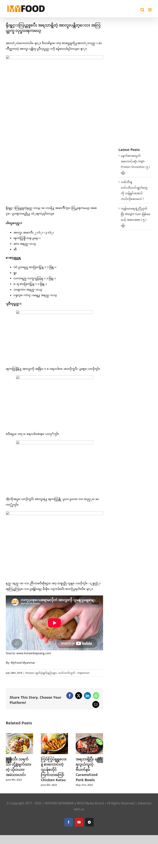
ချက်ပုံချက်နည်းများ (46, 673)
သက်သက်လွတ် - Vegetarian (74, 673)
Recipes (29, 673)
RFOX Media (85, 803)
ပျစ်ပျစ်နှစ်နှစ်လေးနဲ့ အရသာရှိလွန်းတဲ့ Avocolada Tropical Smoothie (92, 769)
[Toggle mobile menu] (150, 10)
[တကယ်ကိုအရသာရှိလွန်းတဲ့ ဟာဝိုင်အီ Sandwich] (57, 735)
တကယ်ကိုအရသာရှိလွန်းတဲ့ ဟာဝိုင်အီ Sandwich (56, 764)
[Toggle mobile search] (142, 10)
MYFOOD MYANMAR (59, 803)
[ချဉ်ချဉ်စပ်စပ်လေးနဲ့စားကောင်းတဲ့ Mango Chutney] (22, 735)
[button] (9, 760)
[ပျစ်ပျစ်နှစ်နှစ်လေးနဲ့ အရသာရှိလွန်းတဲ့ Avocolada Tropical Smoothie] (92, 735)
